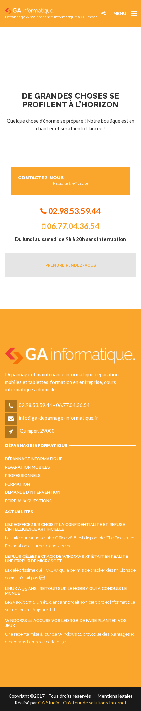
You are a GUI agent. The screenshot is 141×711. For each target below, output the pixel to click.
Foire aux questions (28, 500)
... (74, 545)
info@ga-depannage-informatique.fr (58, 418)
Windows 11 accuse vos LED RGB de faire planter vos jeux (66, 623)
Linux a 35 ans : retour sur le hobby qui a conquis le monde (66, 591)
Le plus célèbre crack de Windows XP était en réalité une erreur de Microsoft (66, 558)
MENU (119, 13)
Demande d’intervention (32, 492)
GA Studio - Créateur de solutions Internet (82, 702)
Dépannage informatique (33, 458)
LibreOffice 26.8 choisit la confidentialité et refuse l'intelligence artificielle (65, 527)
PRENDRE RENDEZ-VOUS (70, 265)
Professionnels (23, 475)
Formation (17, 484)
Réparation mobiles (27, 467)
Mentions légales (115, 696)
